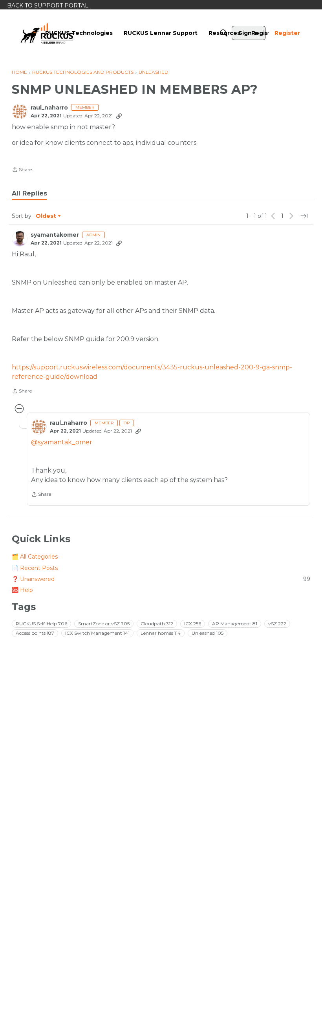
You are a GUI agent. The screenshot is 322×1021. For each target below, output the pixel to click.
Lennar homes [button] (161, 633)
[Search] (224, 33)
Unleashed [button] (207, 633)
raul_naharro (49, 107)
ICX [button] (192, 623)
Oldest (46, 216)
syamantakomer (55, 235)
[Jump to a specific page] (304, 216)
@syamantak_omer (61, 442)
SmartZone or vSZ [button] (104, 623)
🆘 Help (22, 590)
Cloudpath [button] (157, 623)
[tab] (29, 193)
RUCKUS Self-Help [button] (41, 623)
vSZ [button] (277, 623)
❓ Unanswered (161, 579)
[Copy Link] (119, 115)
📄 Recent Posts (35, 568)
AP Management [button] (234, 623)
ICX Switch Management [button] (97, 633)
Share (22, 170)
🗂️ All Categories (35, 556)
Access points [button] (35, 633)
